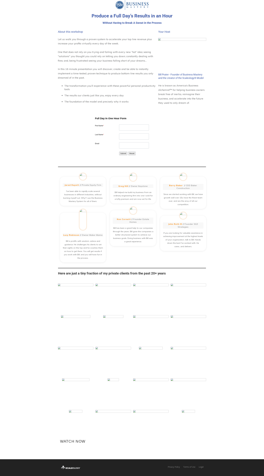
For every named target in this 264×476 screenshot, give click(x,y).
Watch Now (72, 441)
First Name (99, 126)
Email (97, 144)
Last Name (99, 135)
